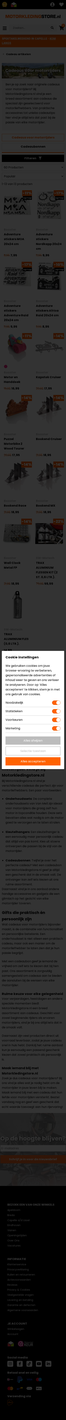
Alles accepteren (33, 761)
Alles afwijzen (33, 740)
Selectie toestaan (33, 751)
